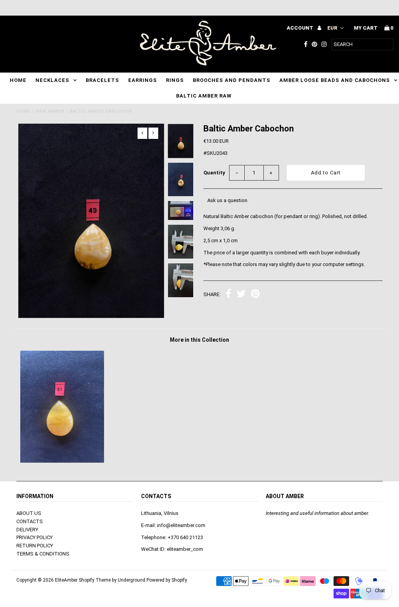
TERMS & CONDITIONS (42, 554)
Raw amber (50, 111)
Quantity (214, 173)
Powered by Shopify (167, 580)
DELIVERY (27, 529)
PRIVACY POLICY (34, 537)
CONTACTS (29, 521)
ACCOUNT (300, 28)
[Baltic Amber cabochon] (62, 461)
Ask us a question (227, 200)
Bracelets (102, 80)
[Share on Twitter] (241, 295)
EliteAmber (66, 580)
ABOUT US (28, 513)
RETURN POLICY (34, 545)
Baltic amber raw (203, 96)
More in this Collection (199, 340)
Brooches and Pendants (231, 80)
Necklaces (52, 80)
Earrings (142, 80)
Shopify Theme (95, 580)
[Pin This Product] (255, 295)
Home (18, 80)
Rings (175, 80)
